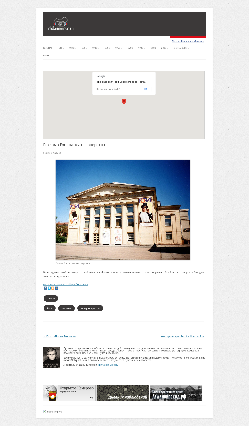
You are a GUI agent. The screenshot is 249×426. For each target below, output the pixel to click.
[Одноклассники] (52, 288)
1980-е (141, 47)
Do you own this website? (108, 89)
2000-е (164, 47)
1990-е (153, 47)
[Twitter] (49, 288)
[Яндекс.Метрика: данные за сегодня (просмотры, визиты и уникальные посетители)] (52, 412)
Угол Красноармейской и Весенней (182, 336)
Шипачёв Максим (108, 364)
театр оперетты (90, 308)
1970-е (130, 47)
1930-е (84, 47)
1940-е (95, 47)
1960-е (118, 47)
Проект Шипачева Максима (188, 41)
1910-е (61, 47)
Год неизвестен (181, 47)
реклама (66, 308)
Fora (49, 308)
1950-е (107, 47)
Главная (48, 47)
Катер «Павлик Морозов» (59, 336)
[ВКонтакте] (45, 288)
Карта (46, 55)
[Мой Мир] (56, 288)
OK (145, 89)
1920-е (72, 47)
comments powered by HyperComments (65, 284)
